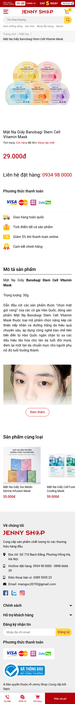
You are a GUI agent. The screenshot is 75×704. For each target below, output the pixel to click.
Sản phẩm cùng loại (23, 437)
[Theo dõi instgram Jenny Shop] (22, 593)
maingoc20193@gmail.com (37, 584)
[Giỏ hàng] (66, 11)
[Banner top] (37, 3)
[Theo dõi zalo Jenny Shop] (13, 593)
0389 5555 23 (42, 577)
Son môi (29, 26)
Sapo (6, 688)
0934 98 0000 (57, 175)
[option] (37, 83)
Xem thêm (37, 412)
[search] (68, 20)
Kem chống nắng (12, 26)
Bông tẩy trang (45, 26)
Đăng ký (64, 632)
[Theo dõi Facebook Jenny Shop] (5, 593)
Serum (59, 26)
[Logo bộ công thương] (24, 670)
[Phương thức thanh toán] (28, 203)
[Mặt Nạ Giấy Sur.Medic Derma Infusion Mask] (22, 465)
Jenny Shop (39, 684)
